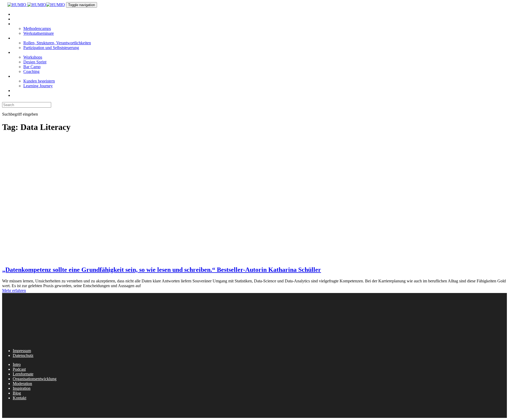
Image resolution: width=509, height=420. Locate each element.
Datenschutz (23, 355)
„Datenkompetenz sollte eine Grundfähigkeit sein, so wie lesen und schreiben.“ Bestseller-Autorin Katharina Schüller (161, 269)
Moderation (22, 383)
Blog (17, 393)
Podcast (19, 369)
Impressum (22, 350)
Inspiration (21, 388)
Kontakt (19, 398)
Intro (17, 364)
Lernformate (23, 374)
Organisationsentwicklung (34, 379)
